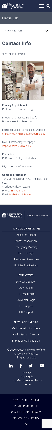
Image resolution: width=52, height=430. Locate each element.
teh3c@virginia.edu (20, 194)
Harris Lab (10, 18)
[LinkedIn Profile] (11, 365)
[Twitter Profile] (31, 365)
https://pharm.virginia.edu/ (16, 145)
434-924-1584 (18, 190)
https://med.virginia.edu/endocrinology (23, 133)
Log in (27, 384)
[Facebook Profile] (21, 366)
